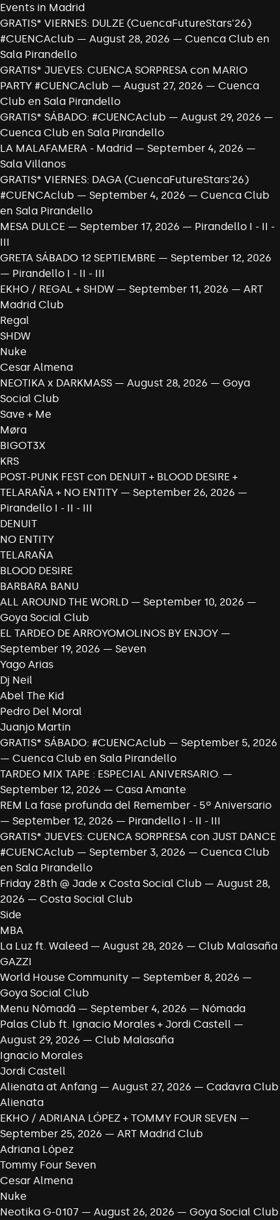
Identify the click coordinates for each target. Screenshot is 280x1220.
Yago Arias (26, 664)
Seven (131, 649)
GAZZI (16, 961)
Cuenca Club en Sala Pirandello (82, 132)
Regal (14, 320)
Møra (13, 430)
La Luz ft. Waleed (44, 946)
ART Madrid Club (160, 1133)
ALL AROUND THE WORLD (64, 602)
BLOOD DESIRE (36, 570)
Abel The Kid (32, 696)
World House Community (64, 977)
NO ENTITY (27, 539)
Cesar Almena (36, 367)
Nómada (223, 1008)
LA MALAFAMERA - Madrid (66, 148)
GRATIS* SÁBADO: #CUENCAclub (83, 117)
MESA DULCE (32, 226)
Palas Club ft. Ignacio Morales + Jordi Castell (115, 1024)
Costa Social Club (86, 899)
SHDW (15, 336)
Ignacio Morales (41, 1055)
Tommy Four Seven (48, 1165)
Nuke (13, 351)
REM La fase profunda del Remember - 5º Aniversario (136, 805)
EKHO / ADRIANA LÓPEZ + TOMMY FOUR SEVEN (118, 1118)
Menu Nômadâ (38, 1008)
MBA (11, 930)
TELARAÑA (26, 555)
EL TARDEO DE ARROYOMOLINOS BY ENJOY (110, 633)
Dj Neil (16, 680)
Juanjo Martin (35, 727)
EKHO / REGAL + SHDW (57, 289)
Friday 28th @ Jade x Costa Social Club (101, 883)
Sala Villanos (33, 164)
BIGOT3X (23, 445)
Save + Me (25, 414)
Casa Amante (151, 789)
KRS (9, 461)
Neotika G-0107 (39, 1212)
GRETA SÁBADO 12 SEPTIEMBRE (78, 258)
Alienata (22, 1102)
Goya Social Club (44, 617)
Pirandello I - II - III (58, 273)
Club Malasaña (238, 946)
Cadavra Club (242, 1087)
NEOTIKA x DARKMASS (56, 383)
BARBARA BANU (39, 586)
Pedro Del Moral (41, 711)
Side (10, 914)
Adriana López (37, 1149)
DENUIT (18, 523)
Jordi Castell (33, 1071)
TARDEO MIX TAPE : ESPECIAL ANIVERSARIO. (110, 774)
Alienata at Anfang (48, 1087)
